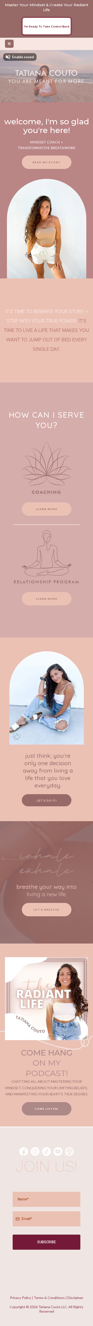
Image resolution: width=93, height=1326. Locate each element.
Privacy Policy (21, 1298)
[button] (9, 44)
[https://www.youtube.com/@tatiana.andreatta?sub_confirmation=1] (58, 1151)
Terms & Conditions (49, 1298)
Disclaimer (75, 1298)
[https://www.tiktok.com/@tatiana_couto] (46, 1151)
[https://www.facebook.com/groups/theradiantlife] (24, 1151)
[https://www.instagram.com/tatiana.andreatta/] (35, 1151)
